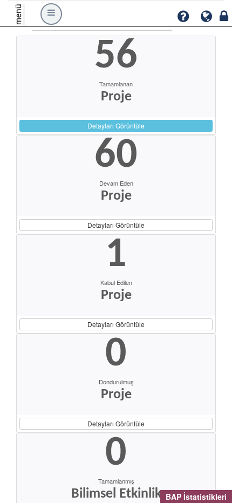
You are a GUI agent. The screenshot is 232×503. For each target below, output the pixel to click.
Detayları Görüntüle (116, 125)
